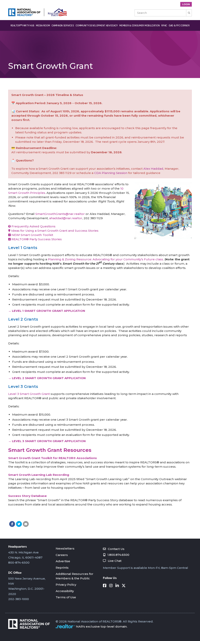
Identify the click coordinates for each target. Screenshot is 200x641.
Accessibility (65, 591)
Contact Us (116, 549)
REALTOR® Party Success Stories (36, 239)
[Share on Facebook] (12, 524)
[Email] (26, 524)
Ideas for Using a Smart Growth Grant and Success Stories (54, 230)
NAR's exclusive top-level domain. (101, 626)
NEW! (16, 235)
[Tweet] (19, 524)
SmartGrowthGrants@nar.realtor (60, 214)
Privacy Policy (66, 584)
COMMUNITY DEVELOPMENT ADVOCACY (97, 25)
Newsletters (65, 548)
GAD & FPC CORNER (179, 25)
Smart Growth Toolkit (37, 235)
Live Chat (114, 561)
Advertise (63, 561)
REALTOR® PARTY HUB (22, 25)
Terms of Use (66, 597)
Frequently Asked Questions (33, 226)
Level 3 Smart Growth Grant (29, 394)
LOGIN (186, 4)
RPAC (164, 25)
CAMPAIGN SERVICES (63, 25)
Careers (62, 555)
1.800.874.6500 (118, 555)
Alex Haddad (153, 168)
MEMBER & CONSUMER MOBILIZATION (139, 25)
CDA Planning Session (110, 173)
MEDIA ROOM (43, 25)
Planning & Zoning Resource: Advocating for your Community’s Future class (105, 259)
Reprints (62, 567)
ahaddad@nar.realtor (65, 218)
